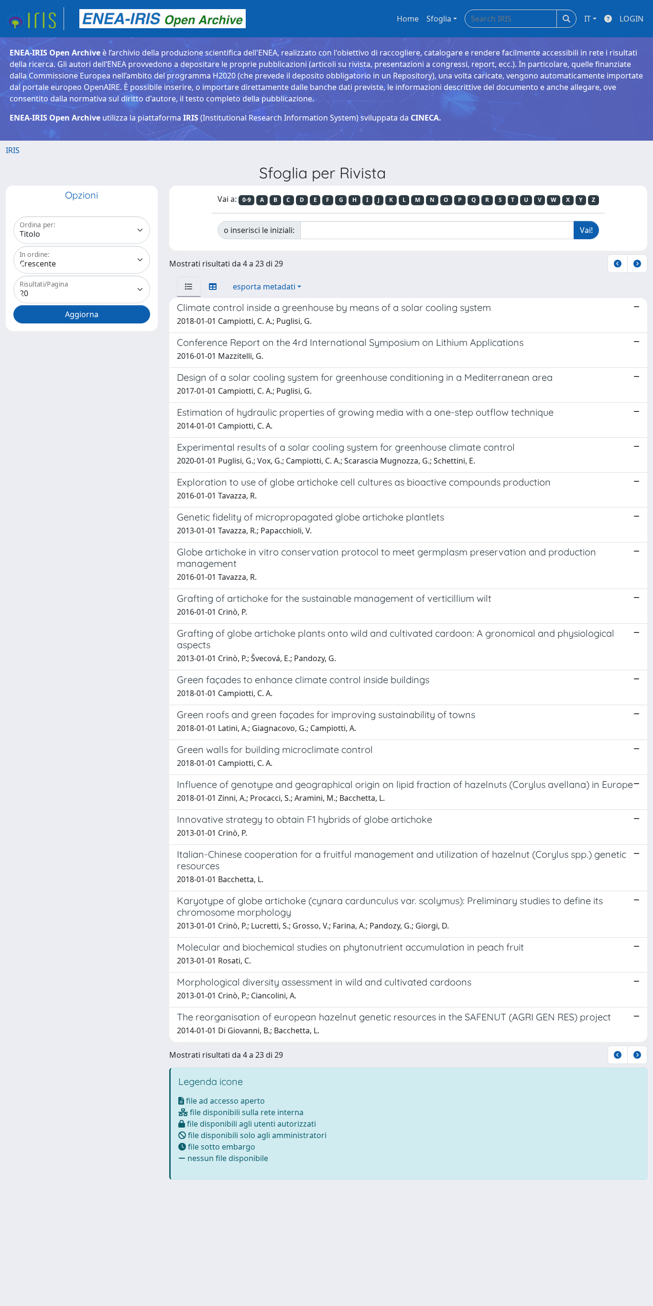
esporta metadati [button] (264, 286)
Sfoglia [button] (438, 18)
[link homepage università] (162, 18)
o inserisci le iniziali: (259, 230)
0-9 (246, 200)
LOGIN (631, 18)
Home (408, 18)
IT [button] (587, 18)
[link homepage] (35, 18)
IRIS (13, 150)
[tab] (189, 287)
